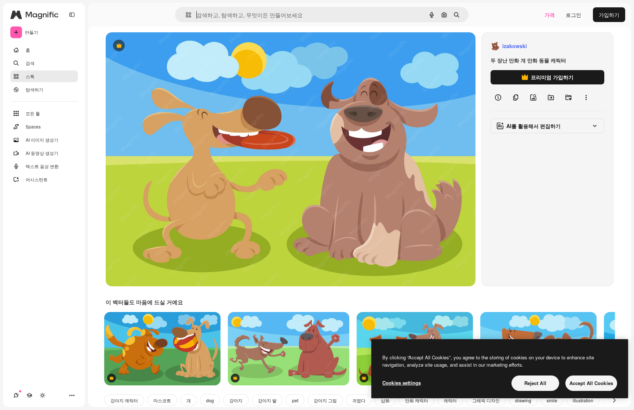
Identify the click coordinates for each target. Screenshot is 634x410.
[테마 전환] (42, 395)
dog (210, 400)
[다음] (614, 400)
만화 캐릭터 (416, 400)
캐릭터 (450, 400)
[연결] (16, 395)
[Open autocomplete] (185, 15)
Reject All (535, 383)
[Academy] (29, 395)
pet (295, 400)
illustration (583, 400)
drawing (523, 400)
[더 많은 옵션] (586, 97)
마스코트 (162, 400)
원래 (147, 46)
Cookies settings (401, 382)
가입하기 (609, 14)
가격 (549, 14)
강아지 (236, 400)
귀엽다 (358, 400)
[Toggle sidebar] (72, 15)
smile (552, 400)
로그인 (573, 14)
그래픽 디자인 (486, 400)
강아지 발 (267, 400)
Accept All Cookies (591, 383)
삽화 (385, 400)
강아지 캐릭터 (124, 400)
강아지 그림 (325, 400)
